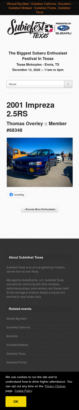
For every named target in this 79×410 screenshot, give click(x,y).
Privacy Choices (55, 386)
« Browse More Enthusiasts (39, 209)
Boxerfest (64, 4)
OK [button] (15, 401)
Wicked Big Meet (18, 4)
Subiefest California (43, 4)
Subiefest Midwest (20, 8)
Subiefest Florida (45, 8)
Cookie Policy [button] (23, 390)
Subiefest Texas (16, 353)
